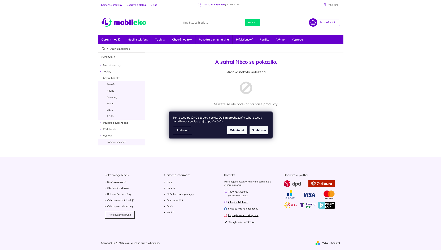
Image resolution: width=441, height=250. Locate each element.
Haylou (110, 90)
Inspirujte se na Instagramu (243, 215)
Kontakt (171, 212)
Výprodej (108, 135)
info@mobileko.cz (238, 202)
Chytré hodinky (111, 77)
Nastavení (182, 130)
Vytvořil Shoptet (331, 242)
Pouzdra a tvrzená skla (115, 122)
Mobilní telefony (112, 65)
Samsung (112, 97)
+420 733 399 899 (238, 191)
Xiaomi (110, 103)
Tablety (107, 71)
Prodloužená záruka (120, 214)
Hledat (252, 22)
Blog (169, 182)
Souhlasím (259, 130)
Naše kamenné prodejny (180, 194)
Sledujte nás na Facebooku (243, 208)
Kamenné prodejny (111, 4)
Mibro (110, 109)
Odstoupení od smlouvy (120, 206)
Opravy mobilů (175, 200)
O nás (153, 4)
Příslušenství (110, 129)
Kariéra (171, 188)
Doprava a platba (136, 4)
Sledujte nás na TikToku (241, 222)
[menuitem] (297, 39)
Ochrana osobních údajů (120, 200)
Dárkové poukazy (116, 142)
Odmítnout (237, 130)
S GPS (110, 116)
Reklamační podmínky (119, 194)
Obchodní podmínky (118, 188)
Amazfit (111, 84)
